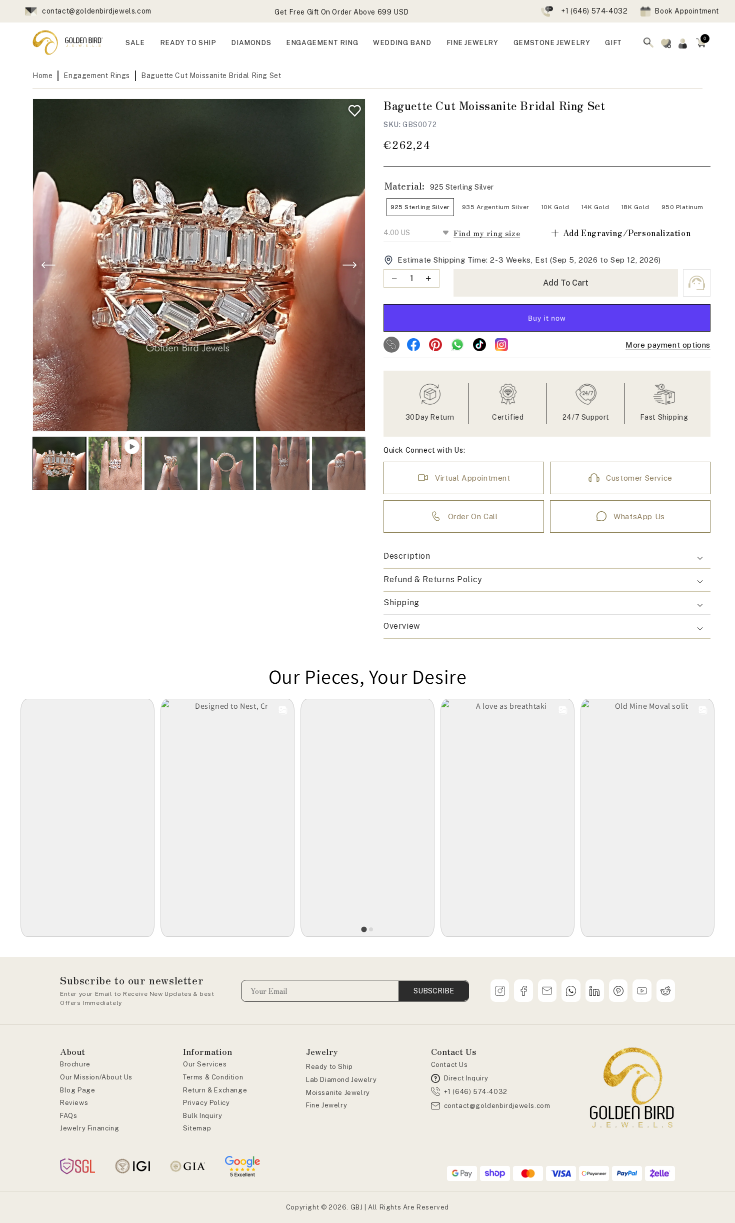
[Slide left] (49, 265)
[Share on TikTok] (480, 345)
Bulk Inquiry (202, 1115)
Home (42, 76)
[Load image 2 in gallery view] (171, 463)
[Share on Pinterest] (436, 345)
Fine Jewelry (326, 1105)
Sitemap (197, 1128)
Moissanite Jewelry (338, 1092)
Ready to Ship (329, 1066)
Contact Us (449, 1064)
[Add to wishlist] (352, 108)
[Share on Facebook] (414, 345)
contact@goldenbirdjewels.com (97, 11)
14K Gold (596, 207)
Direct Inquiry (466, 1078)
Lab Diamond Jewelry (341, 1079)
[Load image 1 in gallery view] (59, 463)
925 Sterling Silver (420, 207)
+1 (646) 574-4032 (594, 11)
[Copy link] (392, 345)
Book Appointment (686, 11)
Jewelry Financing (89, 1128)
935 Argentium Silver (496, 207)
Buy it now (547, 318)
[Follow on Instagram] (502, 345)
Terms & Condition (213, 1077)
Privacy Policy (206, 1102)
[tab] (363, 929)
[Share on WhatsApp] (458, 345)
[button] (701, 43)
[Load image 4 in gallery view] (283, 463)
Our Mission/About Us (96, 1077)
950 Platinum (683, 207)
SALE (135, 43)
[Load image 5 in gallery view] (339, 463)
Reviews (74, 1102)
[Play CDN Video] (115, 463)
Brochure (75, 1064)
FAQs (68, 1115)
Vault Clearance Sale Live (341, 9)
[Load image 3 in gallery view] (227, 463)
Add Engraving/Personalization (620, 232)
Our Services (204, 1064)
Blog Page (77, 1090)
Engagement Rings (97, 76)
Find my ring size (487, 233)
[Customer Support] (696, 283)
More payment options (668, 345)
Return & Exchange (215, 1090)
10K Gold (556, 207)
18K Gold (636, 207)
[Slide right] (349, 265)
